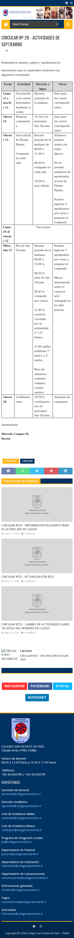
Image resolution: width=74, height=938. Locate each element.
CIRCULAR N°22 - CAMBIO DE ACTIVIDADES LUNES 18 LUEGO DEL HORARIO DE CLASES (35, 626)
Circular (27, 461)
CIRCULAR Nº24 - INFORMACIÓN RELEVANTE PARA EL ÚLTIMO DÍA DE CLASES (35, 527)
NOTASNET (37, 697)
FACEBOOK (40, 686)
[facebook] (67, 3)
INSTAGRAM (14, 686)
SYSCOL (62, 686)
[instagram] (71, 3)
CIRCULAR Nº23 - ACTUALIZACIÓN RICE (27, 576)
